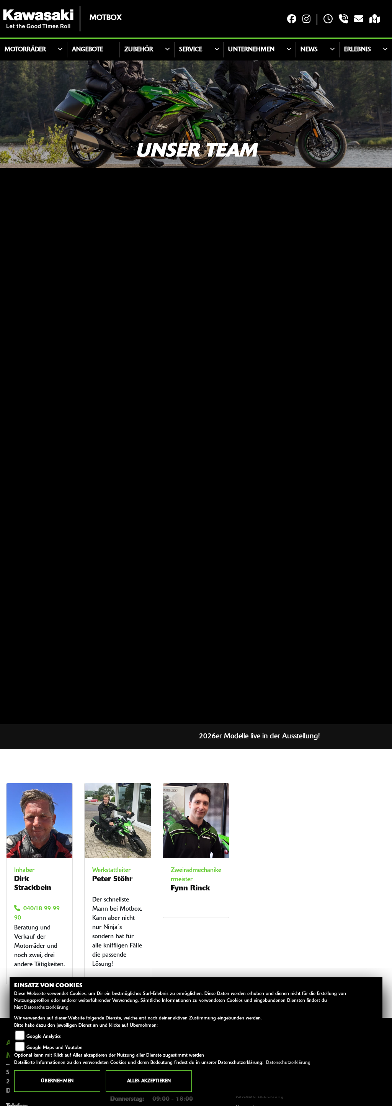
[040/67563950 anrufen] (343, 19)
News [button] (309, 50)
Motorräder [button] (25, 50)
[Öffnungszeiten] (328, 19)
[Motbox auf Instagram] (306, 19)
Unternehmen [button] (251, 50)
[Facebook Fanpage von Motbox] (291, 19)
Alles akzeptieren (149, 1081)
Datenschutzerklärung (46, 1007)
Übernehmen (57, 1081)
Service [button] (190, 50)
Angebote (87, 50)
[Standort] (374, 19)
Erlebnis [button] (357, 50)
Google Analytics (43, 1036)
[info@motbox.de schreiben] (358, 19)
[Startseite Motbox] (38, 19)
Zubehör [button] (138, 50)
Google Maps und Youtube (54, 1047)
